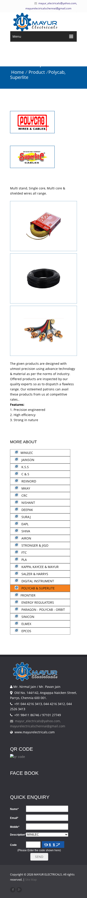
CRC (24, 495)
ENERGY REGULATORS (37, 602)
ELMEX (26, 624)
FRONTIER (28, 595)
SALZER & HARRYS (34, 574)
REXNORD (28, 481)
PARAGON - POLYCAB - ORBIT (43, 609)
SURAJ (26, 517)
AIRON (26, 538)
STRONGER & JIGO (34, 545)
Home (17, 72)
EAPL (25, 524)
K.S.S (25, 467)
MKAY (25, 488)
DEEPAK (27, 510)
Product (37, 72)
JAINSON (27, 460)
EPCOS (26, 631)
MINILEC (27, 453)
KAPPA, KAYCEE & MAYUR (40, 567)
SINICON (27, 617)
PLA (24, 560)
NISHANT (28, 502)
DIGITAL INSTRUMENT (37, 581)
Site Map (31, 879)
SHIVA (25, 531)
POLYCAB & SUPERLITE (38, 588)
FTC (24, 552)
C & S (25, 474)
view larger (43, 232)
